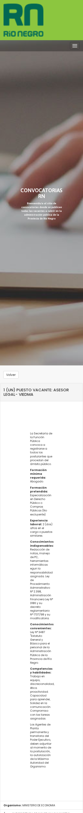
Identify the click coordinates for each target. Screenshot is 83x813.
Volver (11, 375)
